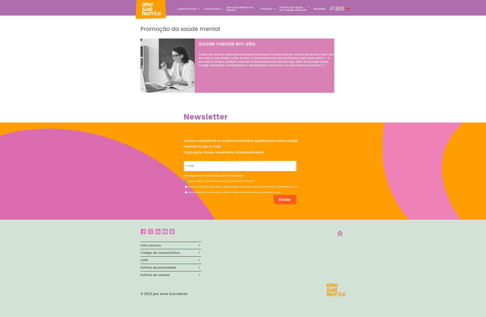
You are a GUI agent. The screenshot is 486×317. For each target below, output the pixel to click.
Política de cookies (155, 275)
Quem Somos (187, 9)
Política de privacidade (158, 267)
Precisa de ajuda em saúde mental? (292, 9)
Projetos (267, 9)
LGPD (144, 260)
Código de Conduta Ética (160, 253)
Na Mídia (320, 9)
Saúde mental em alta (227, 43)
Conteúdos (212, 9)
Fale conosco (150, 245)
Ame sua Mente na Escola (240, 9)
